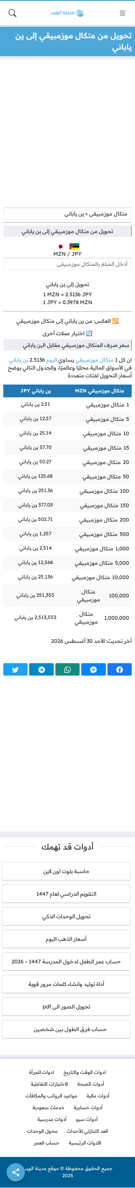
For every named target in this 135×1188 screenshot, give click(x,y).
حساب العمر (46, 1143)
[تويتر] (15, 669)
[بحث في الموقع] (12, 13)
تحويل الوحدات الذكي (66, 916)
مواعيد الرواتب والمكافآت (51, 1096)
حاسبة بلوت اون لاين (66, 871)
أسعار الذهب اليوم (66, 939)
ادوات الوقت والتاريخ (85, 1072)
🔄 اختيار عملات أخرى (67, 333)
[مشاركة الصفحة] (16, 1172)
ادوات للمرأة (41, 1072)
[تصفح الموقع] (122, 13)
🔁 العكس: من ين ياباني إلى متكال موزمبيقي (67, 321)
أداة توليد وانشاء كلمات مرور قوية (66, 984)
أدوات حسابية (88, 1108)
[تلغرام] (41, 669)
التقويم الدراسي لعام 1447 (66, 893)
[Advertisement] (67, 135)
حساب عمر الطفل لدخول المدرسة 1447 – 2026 (66, 961)
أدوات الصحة (90, 1084)
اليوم (51, 359)
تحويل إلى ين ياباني (67, 284)
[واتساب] (67, 669)
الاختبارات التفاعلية (49, 1084)
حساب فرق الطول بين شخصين (66, 1029)
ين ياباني (18, 359)
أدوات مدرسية (52, 1119)
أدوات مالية (98, 1096)
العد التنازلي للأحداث (87, 1131)
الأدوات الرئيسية (85, 1143)
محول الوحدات (42, 1131)
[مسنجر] (93, 669)
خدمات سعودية (48, 1108)
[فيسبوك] (119, 669)
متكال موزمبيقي (94, 359)
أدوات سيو (87, 1119)
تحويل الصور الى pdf (66, 1006)
